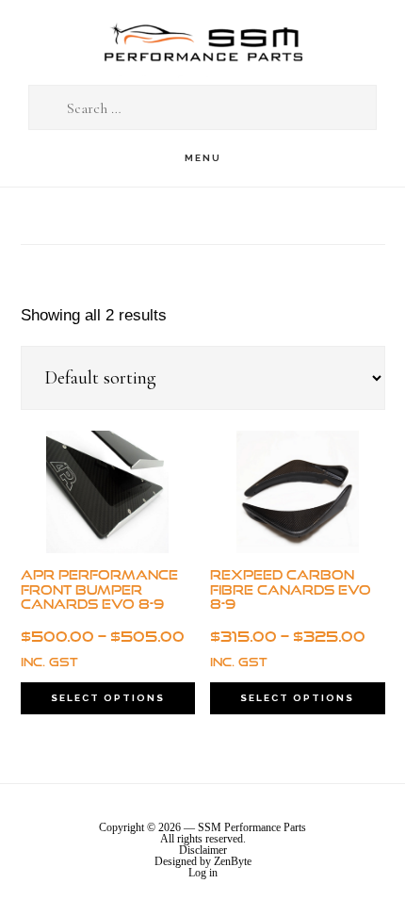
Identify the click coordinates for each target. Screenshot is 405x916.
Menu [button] (203, 158)
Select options (108, 698)
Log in (203, 872)
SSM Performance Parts (202, 43)
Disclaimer (203, 850)
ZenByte (232, 861)
